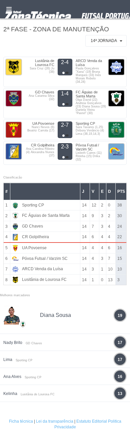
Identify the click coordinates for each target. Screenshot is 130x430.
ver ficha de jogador (23, 344)
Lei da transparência (54, 421)
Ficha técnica (21, 421)
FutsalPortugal (65, 9)
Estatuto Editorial (91, 421)
